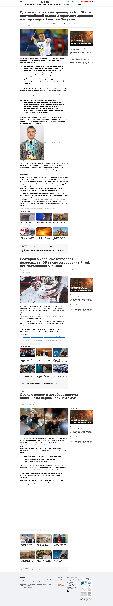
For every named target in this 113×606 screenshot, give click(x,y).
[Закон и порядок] (71, 1)
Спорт (54, 4)
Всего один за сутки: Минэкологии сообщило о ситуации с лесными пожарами (81, 42)
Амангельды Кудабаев (25, 530)
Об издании (60, 579)
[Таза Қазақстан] (78, 1)
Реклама (59, 580)
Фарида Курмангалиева (25, 272)
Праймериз (47, 208)
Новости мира (39, 4)
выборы (31, 208)
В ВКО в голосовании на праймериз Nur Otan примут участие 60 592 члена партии (39, 246)
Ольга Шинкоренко (24, 25)
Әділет (67, 4)
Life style (50, 4)
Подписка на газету (86, 1)
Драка (48, 530)
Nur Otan (22, 208)
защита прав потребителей (35, 343)
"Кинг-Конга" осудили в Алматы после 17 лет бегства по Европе (35, 569)
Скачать (81, 598)
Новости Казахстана (30, 4)
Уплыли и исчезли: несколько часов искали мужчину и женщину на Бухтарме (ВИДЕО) (41, 386)
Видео (41, 530)
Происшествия (74, 38)
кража (44, 530)
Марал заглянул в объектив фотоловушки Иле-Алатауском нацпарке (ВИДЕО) (39, 383)
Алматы (36, 530)
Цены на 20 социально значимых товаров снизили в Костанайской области (43, 337)
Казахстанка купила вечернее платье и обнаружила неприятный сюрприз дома (44, 340)
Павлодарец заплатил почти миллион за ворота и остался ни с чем (41, 338)
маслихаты (52, 208)
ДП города (47, 444)
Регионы (63, 4)
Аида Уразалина (23, 404)
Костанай (27, 208)
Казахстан (32, 530)
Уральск (22, 343)
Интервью (45, 4)
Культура (58, 4)
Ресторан (26, 343)
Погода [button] (84, 4)
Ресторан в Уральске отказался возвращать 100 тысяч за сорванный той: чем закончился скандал (81, 54)
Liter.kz (50, 310)
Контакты (59, 584)
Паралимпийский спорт (38, 208)
